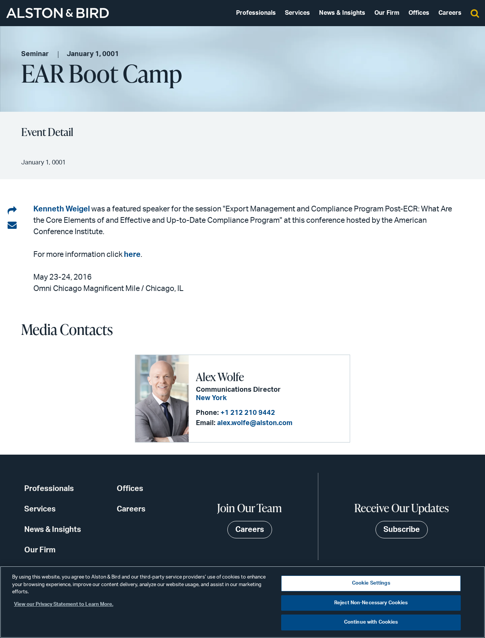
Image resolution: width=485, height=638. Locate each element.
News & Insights (342, 13)
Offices (418, 13)
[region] (242, 602)
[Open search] (475, 13)
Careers (450, 13)
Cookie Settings (371, 583)
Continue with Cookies (371, 622)
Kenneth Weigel (62, 209)
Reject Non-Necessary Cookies (371, 602)
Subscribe (401, 529)
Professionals (256, 13)
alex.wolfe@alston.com (255, 423)
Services (297, 13)
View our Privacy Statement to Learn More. (63, 604)
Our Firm (386, 13)
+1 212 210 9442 (248, 413)
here (132, 254)
